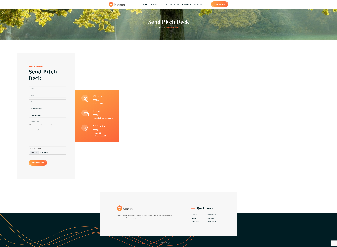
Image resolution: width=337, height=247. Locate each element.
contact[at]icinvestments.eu (103, 118)
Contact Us (198, 4)
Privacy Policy (211, 221)
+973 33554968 (98, 103)
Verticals (164, 4)
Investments (186, 4)
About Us (154, 4)
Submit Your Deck (38, 162)
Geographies (174, 4)
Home (145, 4)
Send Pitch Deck (219, 4)
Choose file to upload (35, 148)
